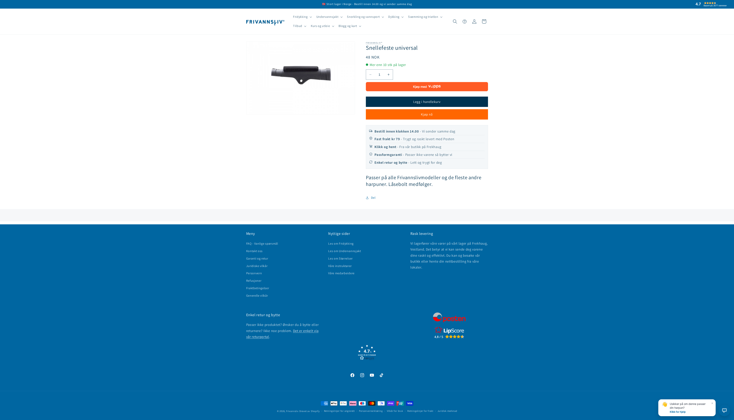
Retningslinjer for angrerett (339, 411)
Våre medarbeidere (341, 273)
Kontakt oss (254, 251)
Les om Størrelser (340, 258)
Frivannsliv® (374, 42)
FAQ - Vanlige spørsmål (262, 244)
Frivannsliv (292, 411)
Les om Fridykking (341, 244)
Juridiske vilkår (257, 266)
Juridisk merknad (447, 411)
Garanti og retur (257, 258)
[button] (302, 17)
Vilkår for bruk (395, 411)
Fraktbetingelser (257, 288)
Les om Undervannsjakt (344, 251)
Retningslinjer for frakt (420, 411)
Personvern (254, 273)
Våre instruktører (340, 266)
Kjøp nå (427, 114)
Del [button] (373, 198)
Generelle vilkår (257, 296)
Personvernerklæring (370, 411)
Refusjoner (253, 281)
